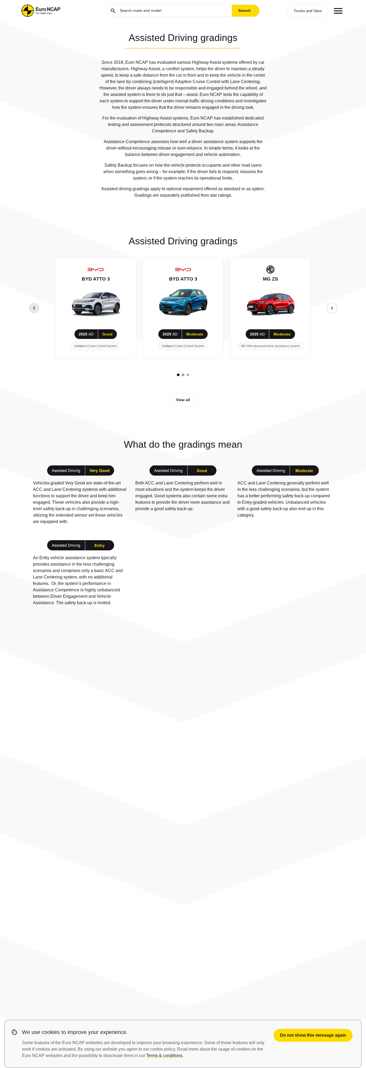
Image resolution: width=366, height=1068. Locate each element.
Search (244, 10)
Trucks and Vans (308, 11)
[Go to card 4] (183, 375)
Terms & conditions (164, 1055)
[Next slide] (332, 308)
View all (183, 400)
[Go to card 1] (178, 375)
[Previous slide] (34, 308)
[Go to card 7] (187, 375)
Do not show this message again (313, 1035)
